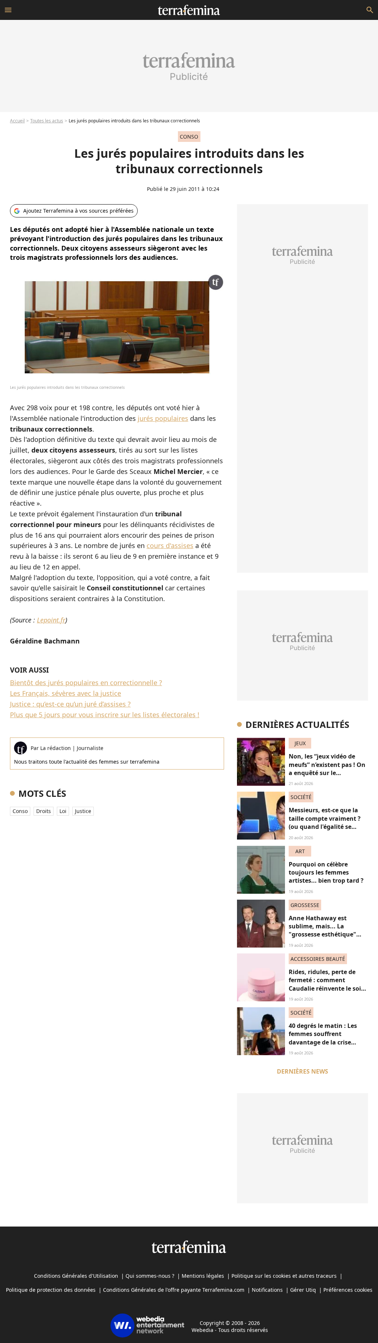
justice (83, 810)
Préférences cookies (347, 1289)
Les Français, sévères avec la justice (65, 693)
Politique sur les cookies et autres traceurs (284, 1275)
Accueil (17, 121)
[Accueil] (189, 10)
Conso (20, 810)
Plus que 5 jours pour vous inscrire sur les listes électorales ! (104, 714)
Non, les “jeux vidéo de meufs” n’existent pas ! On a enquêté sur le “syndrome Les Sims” (327, 768)
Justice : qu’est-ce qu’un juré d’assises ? (70, 704)
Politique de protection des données (51, 1289)
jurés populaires (163, 418)
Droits (43, 810)
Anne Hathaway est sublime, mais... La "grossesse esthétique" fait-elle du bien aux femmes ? (322, 934)
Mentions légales (203, 1275)
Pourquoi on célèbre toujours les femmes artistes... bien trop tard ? (326, 872)
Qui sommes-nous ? (150, 1275)
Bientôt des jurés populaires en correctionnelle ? (86, 682)
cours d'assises (170, 545)
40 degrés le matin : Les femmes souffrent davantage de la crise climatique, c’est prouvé (323, 1038)
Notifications (267, 1289)
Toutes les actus (46, 121)
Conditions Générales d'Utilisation (76, 1275)
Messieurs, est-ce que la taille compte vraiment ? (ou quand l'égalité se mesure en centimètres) (325, 822)
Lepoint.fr (51, 619)
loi (62, 810)
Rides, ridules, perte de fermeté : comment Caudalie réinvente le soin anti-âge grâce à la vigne (327, 984)
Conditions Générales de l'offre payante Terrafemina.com (173, 1289)
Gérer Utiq (303, 1289)
